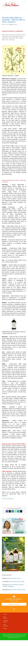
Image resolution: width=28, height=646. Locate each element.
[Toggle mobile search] (22, 2)
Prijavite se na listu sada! (14, 604)
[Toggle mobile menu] (25, 2)
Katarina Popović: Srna (14, 578)
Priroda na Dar (5, 24)
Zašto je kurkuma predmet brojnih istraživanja (13, 585)
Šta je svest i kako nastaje (17, 581)
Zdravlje (15, 24)
